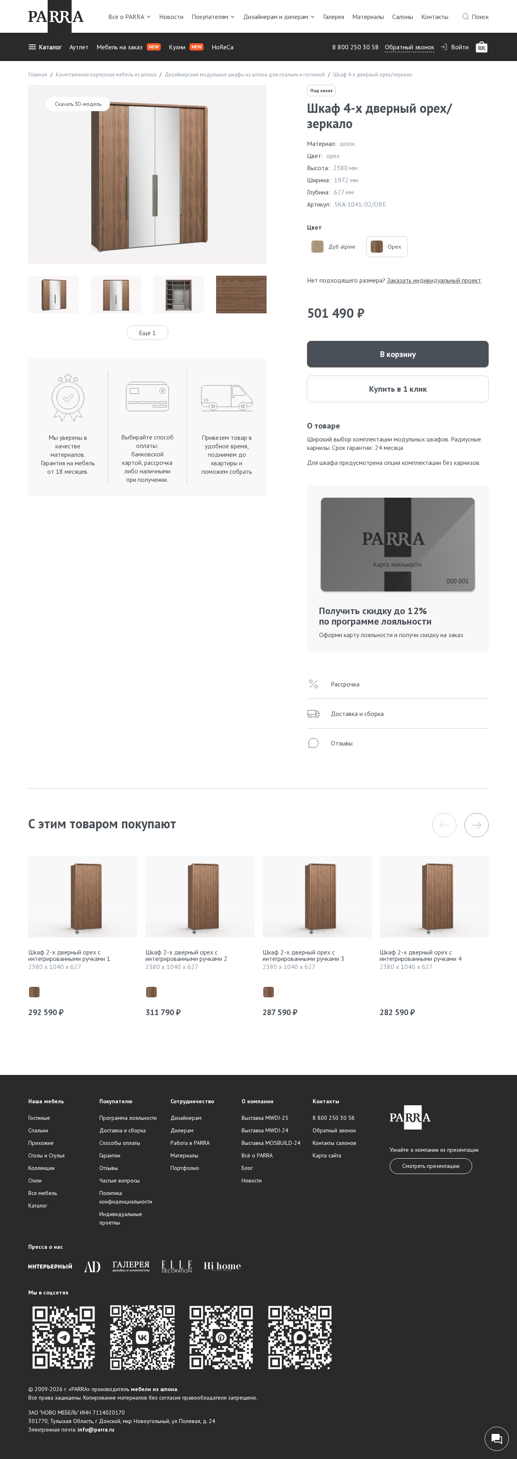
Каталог (50, 47)
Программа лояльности (128, 1117)
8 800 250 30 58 (355, 47)
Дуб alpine (341, 246)
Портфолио (184, 1168)
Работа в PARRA (190, 1143)
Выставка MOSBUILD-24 (271, 1143)
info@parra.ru (96, 1429)
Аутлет (78, 47)
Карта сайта (327, 1155)
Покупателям (209, 17)
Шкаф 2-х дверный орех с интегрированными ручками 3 (304, 955)
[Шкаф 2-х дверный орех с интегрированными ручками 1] (82, 898)
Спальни (38, 1130)
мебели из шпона (154, 1389)
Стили (35, 1180)
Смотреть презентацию (431, 1166)
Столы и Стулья (46, 1155)
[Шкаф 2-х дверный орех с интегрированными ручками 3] (317, 898)
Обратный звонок (409, 47)
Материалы (368, 17)
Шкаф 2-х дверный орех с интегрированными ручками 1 (69, 955)
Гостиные (39, 1117)
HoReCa (222, 47)
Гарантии (109, 1155)
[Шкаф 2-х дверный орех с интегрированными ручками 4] (434, 898)
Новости (171, 17)
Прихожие (41, 1143)
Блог (247, 1168)
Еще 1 (147, 333)
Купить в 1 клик (398, 389)
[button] (444, 825)
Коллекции (41, 1168)
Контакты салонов (334, 1143)
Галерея (333, 17)
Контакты (434, 17)
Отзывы (108, 1168)
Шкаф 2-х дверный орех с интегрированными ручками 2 (186, 955)
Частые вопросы (119, 1180)
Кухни (185, 47)
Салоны (402, 17)
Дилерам (181, 1130)
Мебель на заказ (128, 47)
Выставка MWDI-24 (265, 1130)
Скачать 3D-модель (78, 104)
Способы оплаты (119, 1143)
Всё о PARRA (126, 17)
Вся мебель (42, 1193)
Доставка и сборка (122, 1130)
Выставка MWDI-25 (265, 1117)
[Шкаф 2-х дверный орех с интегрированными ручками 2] (199, 898)
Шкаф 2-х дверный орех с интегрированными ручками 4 (421, 955)
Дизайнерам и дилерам (275, 17)
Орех (394, 246)
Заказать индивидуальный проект (434, 280)
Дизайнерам (186, 1117)
